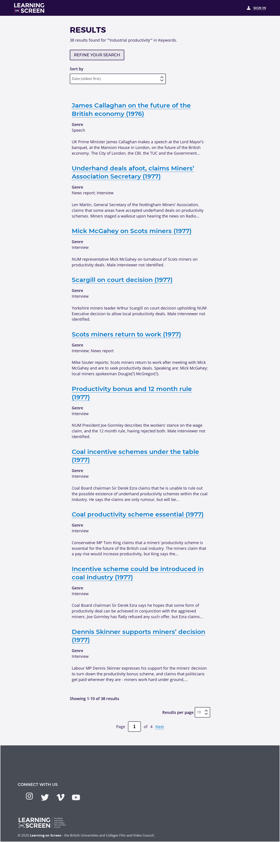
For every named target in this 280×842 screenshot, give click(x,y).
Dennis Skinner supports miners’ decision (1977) (138, 636)
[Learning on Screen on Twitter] (45, 797)
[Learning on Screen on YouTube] (76, 797)
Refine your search (97, 54)
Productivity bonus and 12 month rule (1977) (132, 393)
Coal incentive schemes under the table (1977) (135, 456)
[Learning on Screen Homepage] (29, 8)
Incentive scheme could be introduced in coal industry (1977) (138, 573)
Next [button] (159, 726)
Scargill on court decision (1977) (122, 279)
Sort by (76, 68)
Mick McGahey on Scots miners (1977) (132, 231)
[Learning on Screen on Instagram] (29, 796)
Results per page (178, 712)
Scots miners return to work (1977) (126, 334)
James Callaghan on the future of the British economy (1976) (131, 109)
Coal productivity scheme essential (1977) (138, 514)
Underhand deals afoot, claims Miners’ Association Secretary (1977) (133, 172)
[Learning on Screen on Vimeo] (60, 797)
